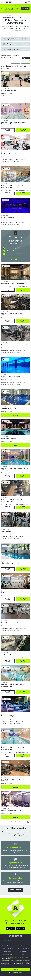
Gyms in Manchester (7, 945)
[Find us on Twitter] (13, 937)
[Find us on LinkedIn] (18, 937)
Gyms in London (7, 940)
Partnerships (23, 951)
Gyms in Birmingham (7, 948)
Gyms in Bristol (8, 943)
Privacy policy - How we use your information (18, 957)
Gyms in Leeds (8, 951)
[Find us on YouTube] (21, 937)
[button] (15, 86)
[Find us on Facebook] (10, 937)
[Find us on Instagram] (16, 937)
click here (18, 30)
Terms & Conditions (23, 943)
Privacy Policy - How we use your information (23, 947)
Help (23, 940)
